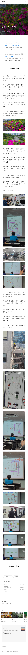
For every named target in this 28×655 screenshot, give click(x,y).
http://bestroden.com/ (10, 43)
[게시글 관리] (11, 577)
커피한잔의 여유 (7, 587)
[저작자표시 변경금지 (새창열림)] (20, 576)
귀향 (5, 591)
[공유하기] (9, 577)
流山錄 (3, 2)
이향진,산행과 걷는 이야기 (7, 651)
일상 (5, 581)
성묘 (5, 589)
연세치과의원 (9, 56)
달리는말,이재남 (5, 649)
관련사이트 (4, 646)
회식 (5, 584)
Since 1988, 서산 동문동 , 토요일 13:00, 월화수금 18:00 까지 (14, 59)
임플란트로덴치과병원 (12, 45)
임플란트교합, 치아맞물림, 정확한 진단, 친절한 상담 (13, 48)
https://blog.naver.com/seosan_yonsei (12, 54)
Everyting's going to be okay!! (10, 630)
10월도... (6, 586)
